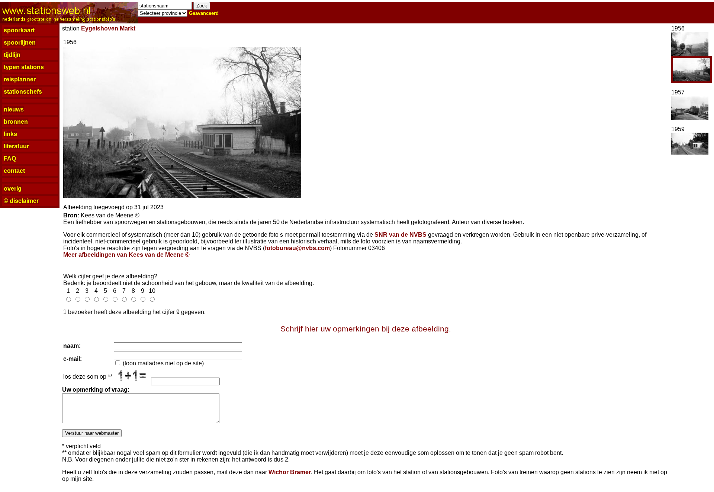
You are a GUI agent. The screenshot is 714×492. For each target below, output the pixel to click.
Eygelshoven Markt (108, 28)
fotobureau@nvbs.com (297, 248)
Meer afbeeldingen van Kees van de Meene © (126, 255)
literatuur (16, 146)
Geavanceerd (204, 13)
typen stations (24, 67)
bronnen (16, 122)
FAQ (10, 158)
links (10, 134)
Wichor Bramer (289, 472)
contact (14, 171)
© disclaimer (21, 201)
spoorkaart (19, 30)
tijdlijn (12, 55)
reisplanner (20, 79)
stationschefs (23, 91)
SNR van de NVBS (400, 235)
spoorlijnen (20, 42)
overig (13, 188)
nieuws (14, 109)
